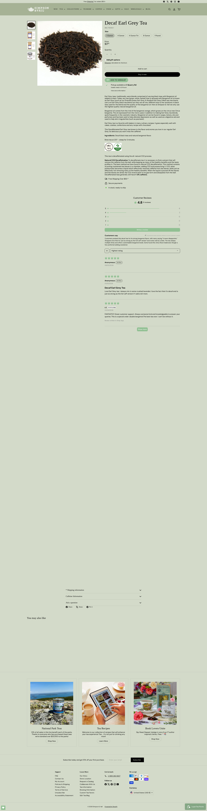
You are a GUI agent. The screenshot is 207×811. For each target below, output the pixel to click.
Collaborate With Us (87, 784)
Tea (62, 9)
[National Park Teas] (51, 703)
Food (109, 9)
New (56, 9)
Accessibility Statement (64, 795)
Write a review (142, 230)
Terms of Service (61, 790)
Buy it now (142, 74)
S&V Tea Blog (84, 795)
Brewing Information (87, 790)
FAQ (56, 776)
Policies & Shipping (62, 784)
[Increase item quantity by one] (115, 54)
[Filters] (107, 251)
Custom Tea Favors (87, 793)
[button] (142, 208)
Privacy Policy (60, 787)
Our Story (83, 776)
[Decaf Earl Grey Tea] (40, 641)
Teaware (87, 9)
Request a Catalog (87, 781)
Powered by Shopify (111, 807)
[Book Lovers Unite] (155, 703)
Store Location (85, 779)
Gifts (118, 9)
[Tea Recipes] (103, 703)
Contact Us (59, 779)
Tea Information (86, 787)
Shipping (108, 63)
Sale (126, 9)
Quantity (108, 50)
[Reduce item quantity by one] (107, 54)
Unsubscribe (60, 793)
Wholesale (136, 9)
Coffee (99, 9)
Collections (73, 9)
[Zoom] (69, 53)
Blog (148, 9)
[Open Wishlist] (3, 808)
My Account (59, 781)
